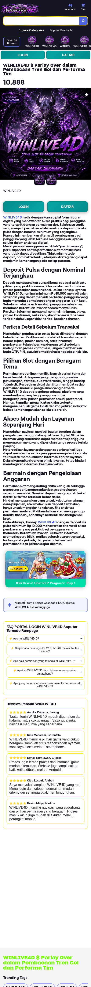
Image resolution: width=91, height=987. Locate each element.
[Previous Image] (3, 134)
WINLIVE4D (12, 217)
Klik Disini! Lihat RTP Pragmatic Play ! (45, 583)
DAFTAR (68, 55)
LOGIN (23, 55)
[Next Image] (87, 134)
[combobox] (41, 21)
